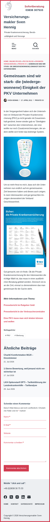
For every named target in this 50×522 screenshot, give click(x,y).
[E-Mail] (29, 497)
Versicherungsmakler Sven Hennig (17, 22)
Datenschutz (26, 504)
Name (7, 417)
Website (7, 433)
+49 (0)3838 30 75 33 (13, 488)
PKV (7, 335)
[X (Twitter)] (11, 497)
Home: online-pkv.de (12, 61)
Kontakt (14, 504)
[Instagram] (17, 497)
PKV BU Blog (28, 61)
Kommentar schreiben (14, 442)
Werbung (19, 335)
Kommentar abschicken (16, 468)
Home (6, 504)
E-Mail (7, 425)
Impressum (39, 504)
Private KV (22, 64)
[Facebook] (5, 497)
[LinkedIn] (23, 497)
